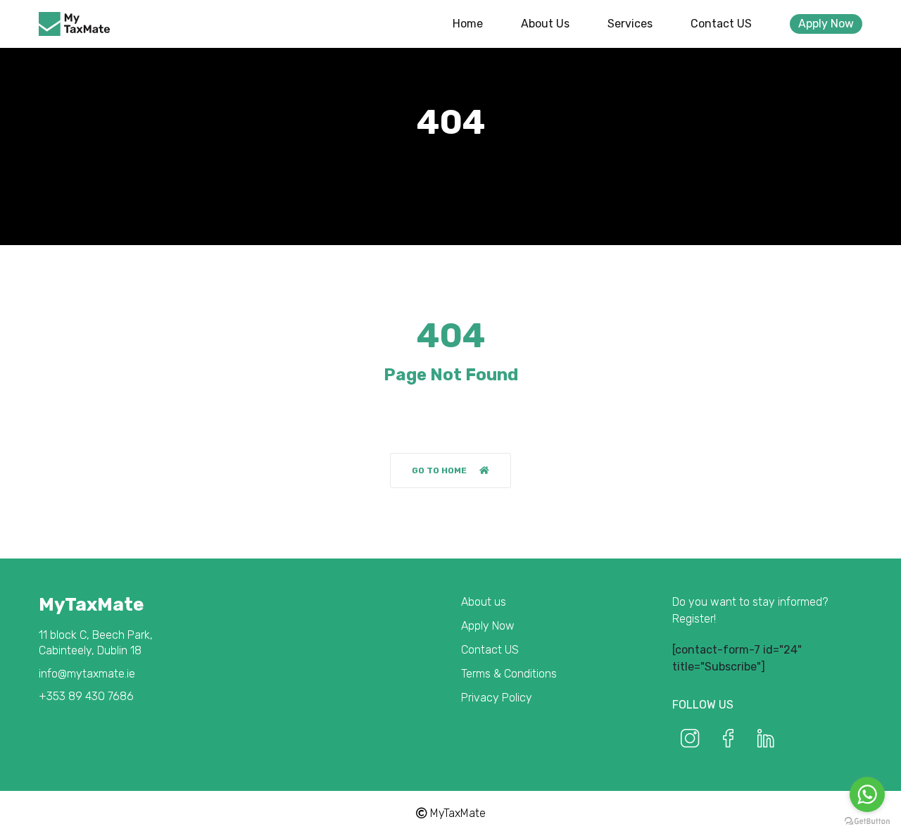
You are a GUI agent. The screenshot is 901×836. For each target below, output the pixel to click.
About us (545, 23)
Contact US (721, 23)
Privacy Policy (496, 697)
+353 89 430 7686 (86, 696)
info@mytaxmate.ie (87, 673)
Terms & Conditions (509, 673)
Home (468, 23)
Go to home (439, 470)
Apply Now (826, 23)
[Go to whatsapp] (867, 794)
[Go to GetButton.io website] (867, 821)
